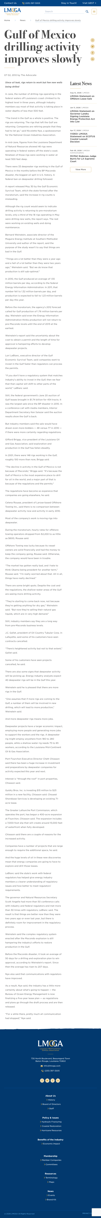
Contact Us (10, 3)
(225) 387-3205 (52, 1071)
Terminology (52, 1178)
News (22, 20)
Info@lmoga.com (52, 1066)
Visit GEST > (89, 3)
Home (7, 20)
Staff (51, 1108)
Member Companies (51, 1160)
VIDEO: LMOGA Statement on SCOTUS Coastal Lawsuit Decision (82, 138)
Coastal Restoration (51, 1126)
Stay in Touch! (69, 3)
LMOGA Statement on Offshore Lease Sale (82, 97)
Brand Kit (51, 1200)
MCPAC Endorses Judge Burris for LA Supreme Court (83, 159)
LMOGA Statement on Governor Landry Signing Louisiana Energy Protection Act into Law (82, 116)
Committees (51, 1164)
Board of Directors (51, 1104)
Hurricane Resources (52, 1130)
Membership (50, 1156)
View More (80, 169)
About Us (50, 1096)
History (51, 1100)
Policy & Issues (50, 1118)
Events (51, 1195)
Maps (51, 1182)
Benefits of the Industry (50, 1139)
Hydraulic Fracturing (52, 1122)
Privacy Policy (89, 1213)
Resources (50, 1173)
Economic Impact (51, 1144)
